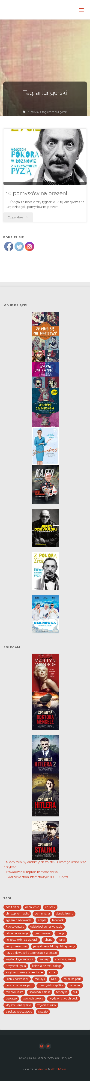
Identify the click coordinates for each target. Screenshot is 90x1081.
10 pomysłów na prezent (37, 193)
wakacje (11, 998)
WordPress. (59, 1069)
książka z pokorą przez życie (24, 972)
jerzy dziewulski (16, 946)
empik (42, 920)
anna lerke (32, 907)
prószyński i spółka (51, 985)
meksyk (40, 979)
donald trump (64, 913)
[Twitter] (48, 1046)
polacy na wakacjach (19, 985)
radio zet (75, 985)
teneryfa (61, 992)
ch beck (50, 907)
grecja (61, 933)
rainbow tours (14, 992)
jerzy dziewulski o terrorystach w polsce (31, 952)
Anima (42, 1069)
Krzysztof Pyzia (16, 966)
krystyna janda (64, 959)
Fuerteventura (15, 926)
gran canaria (43, 933)
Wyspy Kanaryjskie (18, 1005)
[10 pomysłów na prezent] (45, 157)
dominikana (42, 913)
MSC (54, 979)
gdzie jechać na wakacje (46, 926)
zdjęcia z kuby (46, 1005)
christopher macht (17, 913)
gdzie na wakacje (17, 933)
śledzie (43, 1011)
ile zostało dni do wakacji (22, 939)
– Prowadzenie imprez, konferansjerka (30, 872)
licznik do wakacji (17, 979)
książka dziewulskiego (46, 966)
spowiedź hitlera (39, 992)
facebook (58, 920)
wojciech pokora (33, 998)
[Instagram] (42, 1046)
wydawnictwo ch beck (63, 998)
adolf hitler (12, 907)
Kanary (44, 959)
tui (75, 992)
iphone (48, 939)
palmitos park (72, 979)
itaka (62, 939)
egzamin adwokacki (19, 920)
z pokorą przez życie (19, 1011)
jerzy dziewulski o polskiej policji (54, 946)
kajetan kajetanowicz (19, 959)
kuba (52, 972)
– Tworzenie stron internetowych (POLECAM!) (35, 877)
